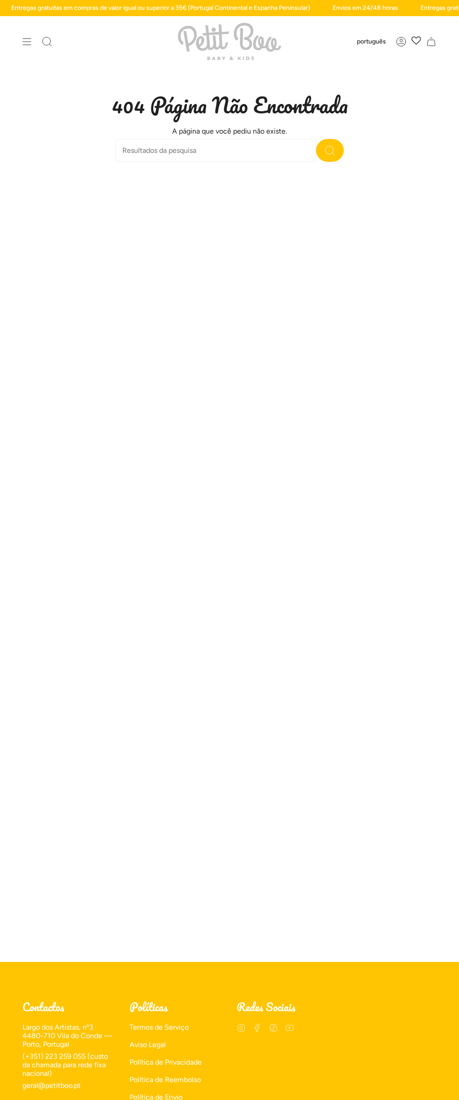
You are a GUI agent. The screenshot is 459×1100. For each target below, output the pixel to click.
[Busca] (330, 150)
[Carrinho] (431, 41)
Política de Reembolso (165, 1079)
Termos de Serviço (159, 1027)
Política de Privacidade (166, 1062)
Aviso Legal (148, 1044)
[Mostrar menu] (27, 41)
